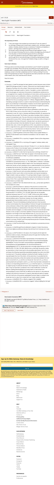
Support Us (19, 399)
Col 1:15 (13, 129)
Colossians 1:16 (10, 138)
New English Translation (11, 297)
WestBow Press (20, 448)
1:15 (38, 146)
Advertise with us (21, 413)
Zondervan (19, 450)
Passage (3, 27)
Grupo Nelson (20, 442)
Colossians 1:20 (10, 186)
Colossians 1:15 (10, 84)
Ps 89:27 (16, 119)
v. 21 (47, 250)
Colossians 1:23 (10, 279)
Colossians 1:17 (10, 142)
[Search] (51, 17)
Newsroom (19, 397)
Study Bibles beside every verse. (26, 6)
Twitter (18, 467)
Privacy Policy (40, 375)
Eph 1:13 (44, 213)
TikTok (18, 465)
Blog (17, 395)
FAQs (17, 407)
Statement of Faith (21, 390)
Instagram (19, 461)
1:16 (14, 130)
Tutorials (18, 409)
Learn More (20, 310)
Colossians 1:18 (10, 146)
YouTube (18, 469)
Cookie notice (20, 422)
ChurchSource (20, 438)
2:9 (29, 156)
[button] (52, 2)
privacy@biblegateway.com (7, 376)
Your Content (27, 27)
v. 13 (36, 183)
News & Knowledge (21, 388)
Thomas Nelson (20, 446)
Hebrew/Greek (18, 27)
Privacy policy (20, 417)
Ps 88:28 (8, 119)
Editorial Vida (19, 444)
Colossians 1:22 (10, 238)
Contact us (19, 415)
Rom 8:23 (38, 213)
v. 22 (42, 260)
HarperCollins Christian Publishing (25, 440)
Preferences (19, 478)
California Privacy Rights (23, 419)
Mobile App (19, 391)
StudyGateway (20, 436)
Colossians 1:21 (10, 223)
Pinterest (18, 463)
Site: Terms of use (21, 424)
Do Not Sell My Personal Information (26, 420)
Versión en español (21, 476)
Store (17, 393)
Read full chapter (9, 78)
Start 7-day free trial (9, 310)
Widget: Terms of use (22, 426)
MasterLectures (20, 451)
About (18, 386)
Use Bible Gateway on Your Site (24, 411)
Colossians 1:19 (10, 154)
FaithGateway (20, 434)
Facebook (19, 459)
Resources (10, 27)
